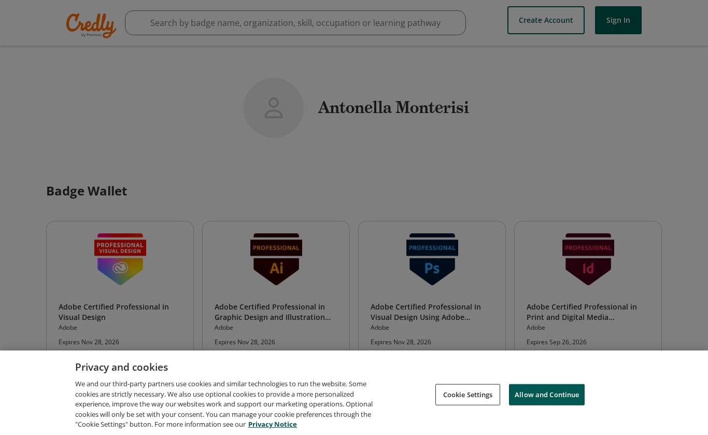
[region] (354, 392)
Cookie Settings (468, 394)
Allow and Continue (547, 394)
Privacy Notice (272, 424)
